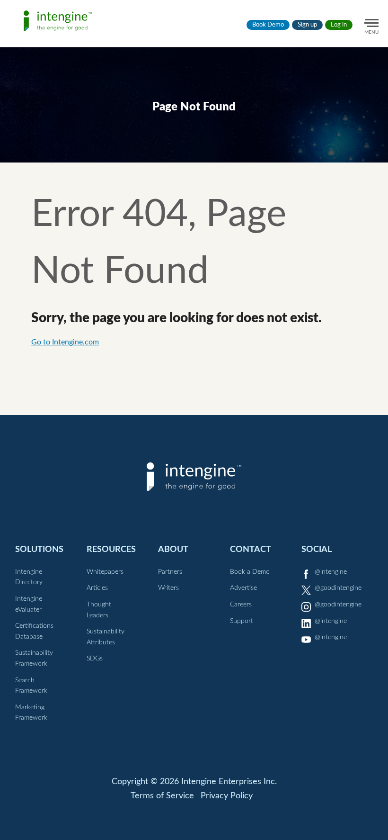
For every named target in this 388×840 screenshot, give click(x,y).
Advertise (243, 588)
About (173, 549)
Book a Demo (250, 572)
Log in (339, 25)
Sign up (307, 25)
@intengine (331, 572)
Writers (168, 588)
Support (241, 621)
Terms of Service (162, 796)
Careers (241, 604)
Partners (170, 572)
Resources (111, 549)
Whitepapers (105, 572)
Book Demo (268, 25)
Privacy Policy (227, 796)
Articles (97, 588)
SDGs (95, 658)
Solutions (39, 549)
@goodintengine (338, 588)
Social (316, 549)
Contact (250, 549)
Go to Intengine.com (65, 342)
